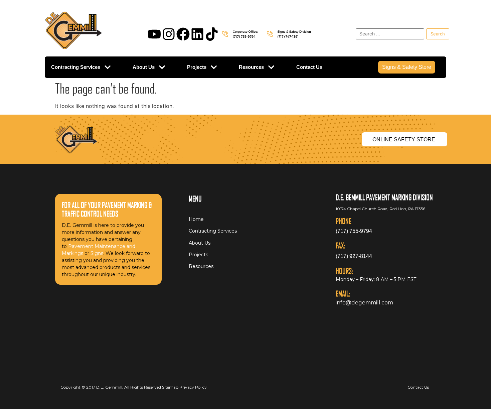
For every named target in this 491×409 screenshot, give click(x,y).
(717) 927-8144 (354, 256)
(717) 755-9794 (354, 231)
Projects (196, 67)
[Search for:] (390, 33)
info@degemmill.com (364, 302)
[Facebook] (183, 34)
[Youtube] (154, 34)
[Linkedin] (197, 34)
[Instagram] (168, 34)
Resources (251, 67)
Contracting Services (75, 67)
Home (196, 219)
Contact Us (309, 67)
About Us (144, 67)
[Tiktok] (211, 34)
